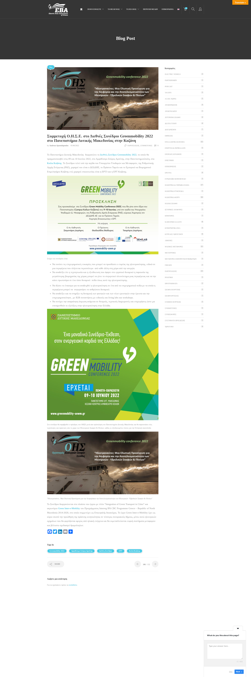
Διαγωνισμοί (170, 130)
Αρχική (82, 9)
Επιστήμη (169, 160)
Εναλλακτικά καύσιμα (175, 142)
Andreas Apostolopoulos (59, 146)
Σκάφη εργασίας (172, 296)
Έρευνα (168, 173)
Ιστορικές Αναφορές (173, 210)
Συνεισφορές (170, 314)
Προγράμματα (171, 284)
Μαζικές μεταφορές (174, 247)
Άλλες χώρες (170, 99)
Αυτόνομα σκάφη (172, 117)
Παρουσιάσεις (133, 146)
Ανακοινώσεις (171, 105)
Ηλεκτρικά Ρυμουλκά (174, 191)
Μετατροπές (170, 253)
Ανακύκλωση (171, 111)
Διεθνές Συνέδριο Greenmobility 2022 (118, 154)
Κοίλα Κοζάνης (54, 163)
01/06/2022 (75, 146)
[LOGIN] (200, 9)
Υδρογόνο (169, 327)
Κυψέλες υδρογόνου (174, 234)
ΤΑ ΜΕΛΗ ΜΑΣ (114, 9)
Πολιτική (169, 277)
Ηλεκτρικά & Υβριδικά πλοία (177, 185)
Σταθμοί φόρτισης (173, 302)
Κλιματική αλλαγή (173, 222)
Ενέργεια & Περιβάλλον (175, 148)
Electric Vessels (173, 74)
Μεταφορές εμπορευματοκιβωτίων (180, 259)
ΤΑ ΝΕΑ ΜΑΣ (131, 9)
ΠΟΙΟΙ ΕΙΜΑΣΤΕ (94, 9)
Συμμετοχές (146, 146)
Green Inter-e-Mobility (69, 508)
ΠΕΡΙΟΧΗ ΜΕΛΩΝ (150, 9)
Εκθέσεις (169, 136)
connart (114, 672)
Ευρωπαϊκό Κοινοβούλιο (175, 179)
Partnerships (171, 80)
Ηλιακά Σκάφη (171, 203)
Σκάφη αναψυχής (172, 290)
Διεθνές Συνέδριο (105, 551)
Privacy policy (85, 672)
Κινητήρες (169, 216)
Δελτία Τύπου (171, 123)
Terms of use (73, 672)
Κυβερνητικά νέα (172, 228)
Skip (230, 672)
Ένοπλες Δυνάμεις (173, 154)
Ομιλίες (168, 265)
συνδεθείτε (73, 585)
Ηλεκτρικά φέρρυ (172, 197)
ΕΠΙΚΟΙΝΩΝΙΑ (167, 9)
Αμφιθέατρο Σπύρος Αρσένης (81, 551)
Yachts (168, 93)
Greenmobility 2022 (57, 551)
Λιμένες (168, 240)
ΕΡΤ (120, 551)
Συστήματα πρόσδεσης (175, 321)
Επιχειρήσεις (170, 166)
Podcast (168, 86)
